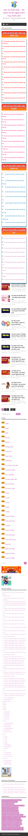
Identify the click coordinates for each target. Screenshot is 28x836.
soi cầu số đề (22, 816)
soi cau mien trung (6, 811)
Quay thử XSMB (10, 549)
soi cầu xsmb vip (12, 820)
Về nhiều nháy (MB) (11, 479)
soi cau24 (16, 807)
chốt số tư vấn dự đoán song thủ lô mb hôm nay (15, 652)
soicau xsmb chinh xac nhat (8, 812)
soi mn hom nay (19, 827)
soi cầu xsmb (5, 820)
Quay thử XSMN (10, 558)
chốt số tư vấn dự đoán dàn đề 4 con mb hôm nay (14, 789)
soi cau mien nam (14, 809)
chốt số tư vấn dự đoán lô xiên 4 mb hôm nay (14, 645)
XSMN (7, 428)
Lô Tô (4, 750)
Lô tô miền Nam (10, 535)
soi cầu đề (19, 820)
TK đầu (7, 507)
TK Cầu (4, 721)
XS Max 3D (8, 461)
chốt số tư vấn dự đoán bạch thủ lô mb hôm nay (15, 608)
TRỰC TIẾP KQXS (7, 701)
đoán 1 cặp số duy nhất (18, 829)
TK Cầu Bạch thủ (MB (8, 723)
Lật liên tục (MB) (10, 470)
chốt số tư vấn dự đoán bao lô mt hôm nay (13, 656)
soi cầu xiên (10, 818)
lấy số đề (16, 805)
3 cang (3, 800)
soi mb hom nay (11, 827)
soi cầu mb (10, 816)
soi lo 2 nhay (18, 822)
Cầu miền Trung (10, 488)
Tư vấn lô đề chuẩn (7, 699)
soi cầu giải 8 (20, 814)
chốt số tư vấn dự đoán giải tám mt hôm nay (14, 662)
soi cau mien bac (5, 809)
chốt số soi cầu (9, 800)
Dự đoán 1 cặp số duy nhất (8, 803)
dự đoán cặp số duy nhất (7, 805)
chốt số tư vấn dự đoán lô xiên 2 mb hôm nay (14, 642)
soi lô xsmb (4, 827)
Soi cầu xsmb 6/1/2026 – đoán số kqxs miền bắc (18, 285)
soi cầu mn (16, 816)
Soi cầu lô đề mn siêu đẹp (9, 676)
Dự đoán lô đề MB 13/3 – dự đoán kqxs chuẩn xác (18, 297)
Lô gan (7, 493)
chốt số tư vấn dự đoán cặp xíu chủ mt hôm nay (14, 658)
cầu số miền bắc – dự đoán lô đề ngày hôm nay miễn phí (14, 12)
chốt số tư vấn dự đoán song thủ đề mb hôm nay (15, 647)
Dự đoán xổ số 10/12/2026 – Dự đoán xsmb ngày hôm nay (18, 359)
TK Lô (4, 734)
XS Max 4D (8, 451)
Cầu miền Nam (9, 484)
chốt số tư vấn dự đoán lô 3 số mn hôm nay (14, 685)
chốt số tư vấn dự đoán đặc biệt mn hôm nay (14, 681)
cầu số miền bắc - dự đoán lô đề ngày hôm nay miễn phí (18, 289)
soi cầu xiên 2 (17, 818)
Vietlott (7, 442)
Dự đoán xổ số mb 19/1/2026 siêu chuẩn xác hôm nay (18, 347)
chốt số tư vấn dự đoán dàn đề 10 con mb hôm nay (14, 792)
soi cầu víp (4, 818)
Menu (7, 24)
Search (18, 414)
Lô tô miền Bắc (9, 530)
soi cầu (17, 812)
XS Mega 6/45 (9, 447)
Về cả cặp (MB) (9, 475)
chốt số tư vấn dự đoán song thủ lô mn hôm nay (15, 693)
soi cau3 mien (10, 807)
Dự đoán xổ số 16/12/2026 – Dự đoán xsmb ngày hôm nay (18, 372)
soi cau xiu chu (15, 811)
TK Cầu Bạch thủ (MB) (11, 465)
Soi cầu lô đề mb (7, 596)
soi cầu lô (4, 816)
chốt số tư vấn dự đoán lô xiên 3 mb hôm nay (14, 643)
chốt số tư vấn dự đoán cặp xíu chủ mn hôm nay (15, 680)
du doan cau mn (17, 800)
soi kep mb (12, 822)
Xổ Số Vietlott (7, 712)
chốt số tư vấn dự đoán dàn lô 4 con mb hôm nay (15, 634)
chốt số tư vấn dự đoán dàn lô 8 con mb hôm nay (15, 638)
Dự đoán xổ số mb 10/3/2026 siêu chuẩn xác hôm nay (18, 397)
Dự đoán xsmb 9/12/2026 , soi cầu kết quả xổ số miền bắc (18, 384)
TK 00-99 (7, 525)
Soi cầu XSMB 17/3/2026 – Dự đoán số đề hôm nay (18, 311)
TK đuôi (7, 512)
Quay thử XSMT (10, 553)
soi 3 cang (22, 805)
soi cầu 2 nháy (5, 814)
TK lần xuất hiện (10, 521)
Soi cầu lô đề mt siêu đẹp (8, 654)
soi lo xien (17, 825)
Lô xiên (7, 498)
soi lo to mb (10, 824)
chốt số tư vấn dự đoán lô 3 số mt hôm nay (13, 663)
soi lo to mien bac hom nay (8, 825)
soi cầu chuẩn (12, 814)
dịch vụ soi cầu (5, 801)
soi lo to (4, 824)
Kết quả (7, 437)
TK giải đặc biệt (9, 516)
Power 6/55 (8, 456)
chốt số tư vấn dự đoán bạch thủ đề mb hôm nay (15, 603)
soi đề (3, 829)
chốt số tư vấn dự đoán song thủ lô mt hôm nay (14, 672)
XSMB (7, 424)
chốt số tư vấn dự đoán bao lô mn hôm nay (13, 678)
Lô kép (7, 502)
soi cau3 (4, 807)
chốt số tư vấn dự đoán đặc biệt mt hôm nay (14, 660)
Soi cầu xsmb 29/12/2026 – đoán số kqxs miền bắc (18, 322)
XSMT (6, 433)
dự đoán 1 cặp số (13, 801)
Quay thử (8, 544)
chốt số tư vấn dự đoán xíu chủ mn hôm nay (14, 695)
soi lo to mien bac (18, 824)
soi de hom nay (5, 822)
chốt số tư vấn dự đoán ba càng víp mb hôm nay (15, 601)
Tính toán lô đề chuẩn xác (20, 290)
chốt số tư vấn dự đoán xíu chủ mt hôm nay (14, 674)
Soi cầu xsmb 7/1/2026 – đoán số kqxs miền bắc (18, 335)
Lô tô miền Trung (10, 539)
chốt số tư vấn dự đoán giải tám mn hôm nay (14, 683)
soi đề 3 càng (9, 829)
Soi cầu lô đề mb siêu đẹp (9, 636)
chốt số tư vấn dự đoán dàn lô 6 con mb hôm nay (15, 640)
